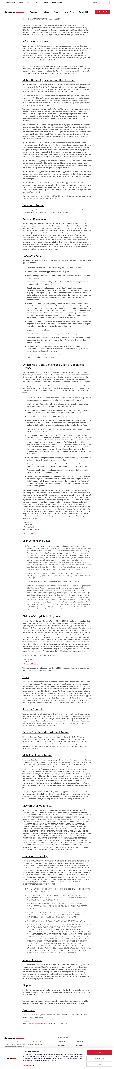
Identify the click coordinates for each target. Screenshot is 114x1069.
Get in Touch (103, 12)
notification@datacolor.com (32, 534)
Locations (61, 1045)
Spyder (35, 2)
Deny (99, 1064)
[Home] (14, 12)
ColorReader (44, 2)
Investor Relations (57, 2)
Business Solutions (24, 2)
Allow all (99, 1052)
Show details (27, 1065)
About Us (61, 1042)
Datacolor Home (10, 2)
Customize (98, 1058)
